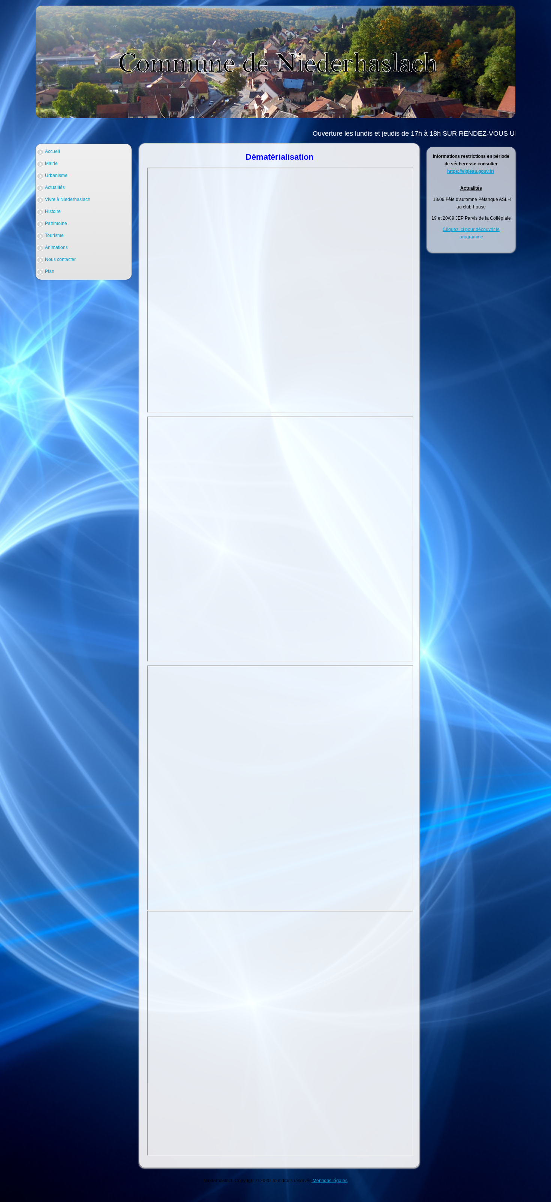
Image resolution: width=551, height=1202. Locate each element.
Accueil (52, 151)
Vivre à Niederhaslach (67, 199)
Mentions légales (329, 1180)
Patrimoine (56, 223)
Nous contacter (60, 259)
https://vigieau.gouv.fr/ (470, 171)
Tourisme (54, 235)
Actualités (55, 187)
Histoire (53, 211)
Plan (49, 271)
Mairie (51, 163)
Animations (56, 247)
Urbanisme (56, 175)
